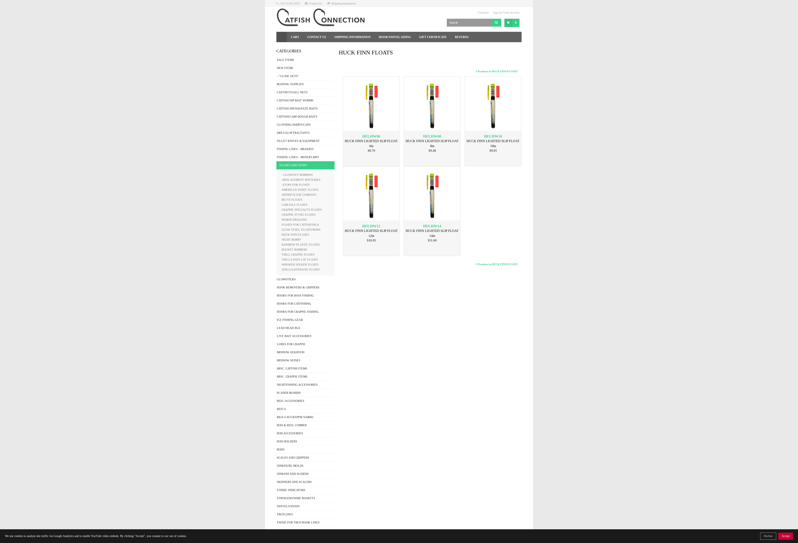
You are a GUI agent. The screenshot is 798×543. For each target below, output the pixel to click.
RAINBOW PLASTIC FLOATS (301, 244)
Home (281, 37)
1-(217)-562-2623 (290, 3)
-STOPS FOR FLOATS (296, 184)
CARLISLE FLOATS (294, 204)
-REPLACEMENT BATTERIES (301, 179)
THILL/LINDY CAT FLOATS (300, 259)
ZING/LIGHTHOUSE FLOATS (301, 269)
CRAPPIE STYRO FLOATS (299, 214)
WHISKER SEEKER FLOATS (300, 264)
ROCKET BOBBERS (294, 249)
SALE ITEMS (285, 60)
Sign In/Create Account (506, 12)
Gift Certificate (433, 37)
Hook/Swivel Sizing (395, 37)
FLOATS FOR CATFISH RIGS (300, 224)
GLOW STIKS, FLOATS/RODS (301, 229)
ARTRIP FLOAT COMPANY (299, 194)
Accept (786, 536)
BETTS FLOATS (292, 199)
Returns (462, 37)
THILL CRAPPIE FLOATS (298, 254)
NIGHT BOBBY (291, 239)
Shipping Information (343, 3)
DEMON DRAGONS (294, 219)
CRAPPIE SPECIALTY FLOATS (302, 209)
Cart (295, 37)
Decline (768, 536)
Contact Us (315, 3)
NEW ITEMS (285, 68)
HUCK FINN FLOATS (295, 234)
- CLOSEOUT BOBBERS (297, 174)
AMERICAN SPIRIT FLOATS (300, 189)
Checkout (483, 12)
